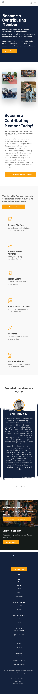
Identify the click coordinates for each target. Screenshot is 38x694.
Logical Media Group (19, 673)
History (19, 592)
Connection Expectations (18, 679)
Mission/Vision (19, 596)
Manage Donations (19, 660)
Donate (19, 643)
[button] (9, 51)
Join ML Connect (19, 631)
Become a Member (19, 639)
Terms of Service (18, 683)
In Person (19, 605)
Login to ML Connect (19, 664)
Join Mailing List (19, 635)
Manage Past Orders (19, 656)
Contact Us (19, 647)
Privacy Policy (18, 681)
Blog (19, 618)
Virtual (19, 609)
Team (19, 588)
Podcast (19, 622)
